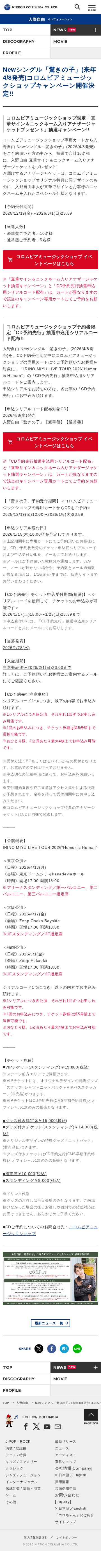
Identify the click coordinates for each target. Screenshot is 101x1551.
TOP (7, 29)
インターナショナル (22, 1482)
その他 (11, 1502)
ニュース (62, 1448)
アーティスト (65, 1455)
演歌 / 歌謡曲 (16, 1448)
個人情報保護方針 (36, 1537)
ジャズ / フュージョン (23, 1475)
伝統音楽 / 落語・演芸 (23, 1489)
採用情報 (62, 1482)
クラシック (15, 1468)
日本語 (64, 1475)
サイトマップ (65, 1522)
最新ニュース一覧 (49, 1323)
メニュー (92, 8)
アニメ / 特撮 (16, 1455)
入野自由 (22, 1402)
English (80, 1475)
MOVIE (60, 41)
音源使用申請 (65, 1489)
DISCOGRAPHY (19, 41)
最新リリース (65, 1442)
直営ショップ (65, 1462)
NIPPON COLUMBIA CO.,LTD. (31, 7)
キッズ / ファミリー (21, 1462)
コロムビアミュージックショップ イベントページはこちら (54, 260)
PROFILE (12, 52)
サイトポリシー (66, 1537)
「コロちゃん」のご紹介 (74, 1515)
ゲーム (11, 1495)
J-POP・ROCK (18, 1442)
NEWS (64, 29)
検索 (77, 8)
